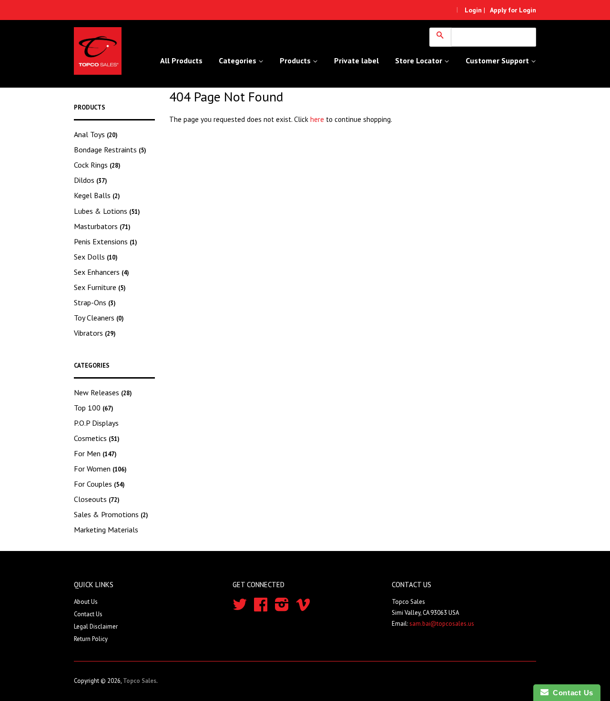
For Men (95, 453)
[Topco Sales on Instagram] (281, 608)
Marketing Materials (106, 529)
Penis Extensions (105, 241)
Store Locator (419, 60)
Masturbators (102, 226)
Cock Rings (97, 165)
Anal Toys (96, 134)
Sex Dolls (96, 256)
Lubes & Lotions (107, 211)
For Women (100, 468)
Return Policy (91, 639)
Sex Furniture (100, 287)
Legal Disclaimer (96, 626)
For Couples (99, 484)
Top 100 (93, 407)
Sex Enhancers (101, 272)
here (317, 119)
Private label (356, 60)
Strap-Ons (95, 302)
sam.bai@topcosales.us (441, 624)
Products (296, 60)
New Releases (103, 392)
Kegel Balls (97, 195)
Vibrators (95, 333)
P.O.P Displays (96, 423)
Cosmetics (97, 438)
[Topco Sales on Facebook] (261, 608)
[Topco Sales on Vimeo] (303, 608)
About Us (86, 602)
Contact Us (88, 614)
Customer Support (498, 60)
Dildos (90, 180)
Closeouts (97, 499)
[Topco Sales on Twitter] (240, 608)
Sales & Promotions (111, 514)
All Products (181, 60)
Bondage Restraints (110, 149)
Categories (238, 60)
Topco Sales (139, 681)
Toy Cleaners (99, 317)
